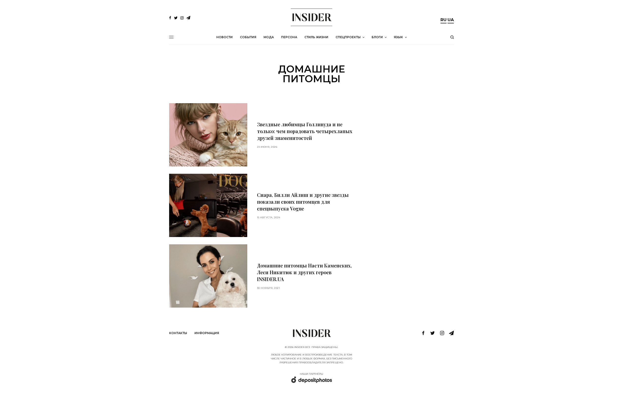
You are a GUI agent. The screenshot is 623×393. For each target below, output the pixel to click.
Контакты (178, 333)
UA (451, 19)
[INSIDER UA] (311, 17)
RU (443, 19)
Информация (206, 333)
